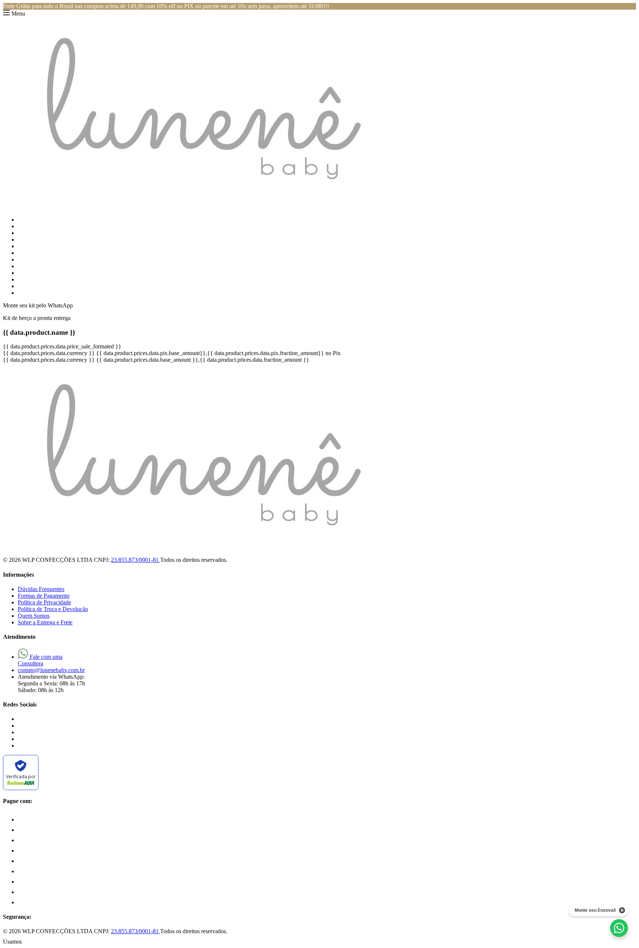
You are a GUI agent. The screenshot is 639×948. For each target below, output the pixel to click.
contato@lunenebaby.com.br (51, 670)
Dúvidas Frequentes (41, 589)
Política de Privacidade (44, 602)
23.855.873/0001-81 (135, 560)
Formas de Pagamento (44, 596)
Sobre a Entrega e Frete (45, 622)
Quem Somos (34, 616)
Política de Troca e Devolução (53, 609)
